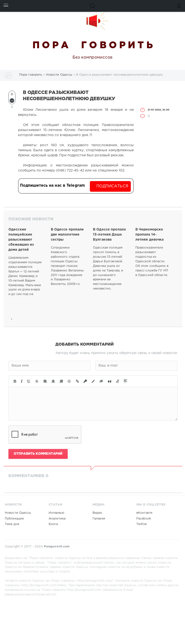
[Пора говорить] (92, 21)
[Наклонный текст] (21, 381)
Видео (97, 513)
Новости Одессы (18, 513)
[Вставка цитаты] (110, 381)
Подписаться (112, 186)
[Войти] (179, 6)
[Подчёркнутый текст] (29, 381)
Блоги (53, 524)
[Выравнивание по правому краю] (61, 381)
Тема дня (12, 524)
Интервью (56, 513)
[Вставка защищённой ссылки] (85, 381)
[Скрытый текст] (101, 381)
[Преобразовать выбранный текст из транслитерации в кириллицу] (117, 381)
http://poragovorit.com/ (95, 580)
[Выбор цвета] (93, 381)
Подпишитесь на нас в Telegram (52, 185)
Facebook (143, 518)
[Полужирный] (15, 381)
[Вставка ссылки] (77, 381)
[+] (12, 94)
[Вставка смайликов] (69, 381)
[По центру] (53, 381)
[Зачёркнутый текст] (37, 381)
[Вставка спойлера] (125, 381)
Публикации (14, 518)
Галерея (98, 518)
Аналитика (57, 518)
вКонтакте (144, 513)
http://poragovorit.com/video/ (44, 585)
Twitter (141, 524)
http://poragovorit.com (84, 590)
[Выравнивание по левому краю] (45, 381)
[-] (12, 100)
